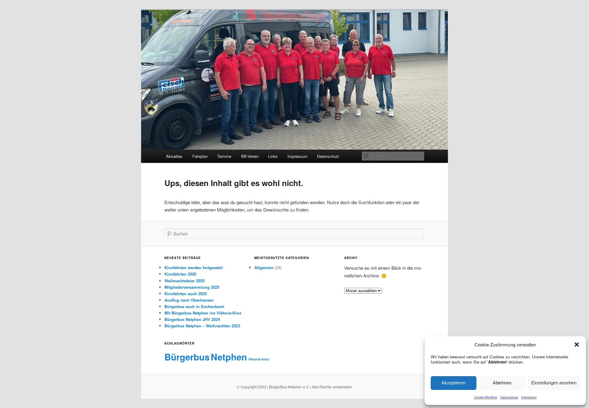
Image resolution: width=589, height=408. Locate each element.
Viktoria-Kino (258, 359)
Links (273, 156)
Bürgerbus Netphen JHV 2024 (192, 319)
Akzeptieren (453, 382)
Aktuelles (174, 156)
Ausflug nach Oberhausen (189, 300)
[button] (577, 344)
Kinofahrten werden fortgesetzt (193, 267)
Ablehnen (502, 382)
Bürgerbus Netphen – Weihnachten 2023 (202, 326)
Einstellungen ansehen (553, 382)
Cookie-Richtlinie (485, 397)
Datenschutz (509, 397)
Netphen (229, 356)
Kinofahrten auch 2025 (185, 293)
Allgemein (264, 267)
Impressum (529, 397)
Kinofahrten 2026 (180, 274)
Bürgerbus (187, 356)
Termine (224, 156)
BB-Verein (250, 156)
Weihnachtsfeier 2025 (184, 281)
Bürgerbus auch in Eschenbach (194, 306)
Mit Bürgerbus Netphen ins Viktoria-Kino (202, 313)
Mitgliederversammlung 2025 (191, 287)
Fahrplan (200, 156)
